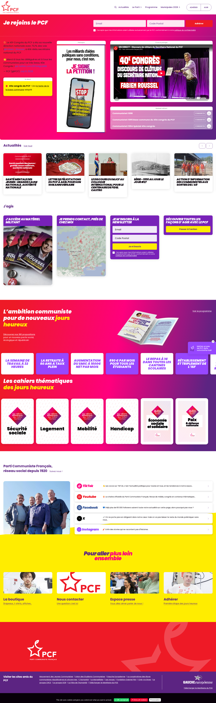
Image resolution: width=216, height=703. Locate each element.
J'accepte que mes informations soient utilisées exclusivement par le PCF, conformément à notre (146, 30)
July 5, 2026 (26, 71)
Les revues (110, 679)
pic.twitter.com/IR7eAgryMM (31, 66)
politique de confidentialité (185, 30)
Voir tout (28, 145)
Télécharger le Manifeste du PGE (103, 682)
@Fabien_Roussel (14, 49)
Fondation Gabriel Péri (126, 679)
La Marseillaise (97, 679)
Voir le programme (202, 311)
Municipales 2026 (169, 7)
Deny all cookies (140, 700)
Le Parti (136, 7)
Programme (151, 7)
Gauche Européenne (116, 676)
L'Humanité (84, 679)
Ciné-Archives (144, 679)
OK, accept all (122, 700)
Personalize (155, 700)
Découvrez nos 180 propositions (19, 334)
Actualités (123, 7)
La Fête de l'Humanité (77, 682)
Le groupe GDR (59, 682)
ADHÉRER (194, 7)
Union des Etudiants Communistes (90, 676)
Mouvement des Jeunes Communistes (56, 676)
